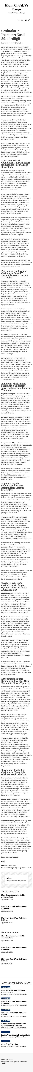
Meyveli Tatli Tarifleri (9, 1044)
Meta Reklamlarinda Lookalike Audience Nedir (13, 896)
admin (21, 43)
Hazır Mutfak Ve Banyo (16, 7)
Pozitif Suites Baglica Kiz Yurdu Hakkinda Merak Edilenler (13, 1025)
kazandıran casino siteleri (10, 857)
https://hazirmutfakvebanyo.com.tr (16, 880)
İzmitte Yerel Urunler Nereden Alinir (15, 1035)
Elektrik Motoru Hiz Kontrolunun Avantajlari (14, 907)
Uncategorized (6, 987)
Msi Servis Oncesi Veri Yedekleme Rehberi (14, 919)
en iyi (3, 861)
